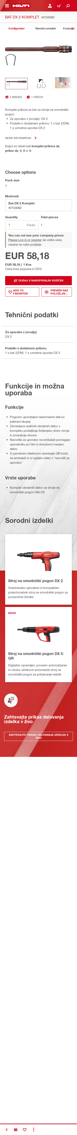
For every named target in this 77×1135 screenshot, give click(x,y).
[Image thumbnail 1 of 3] (16, 83)
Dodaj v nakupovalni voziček (40, 280)
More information (18, 137)
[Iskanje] (67, 5)
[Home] (21, 6)
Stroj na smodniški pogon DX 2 (35, 580)
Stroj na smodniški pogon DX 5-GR (36, 655)
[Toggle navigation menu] (6, 5)
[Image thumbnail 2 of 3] (41, 83)
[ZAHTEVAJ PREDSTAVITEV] (15, 1129)
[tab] (16, 28)
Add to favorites (20, 292)
